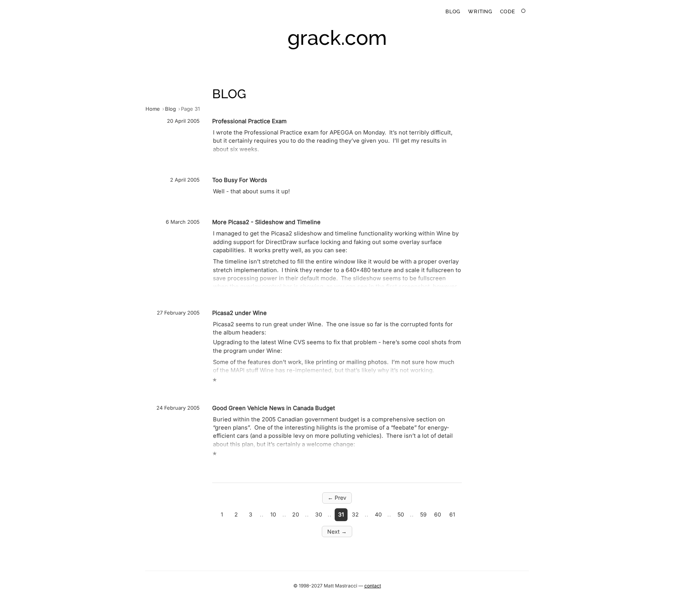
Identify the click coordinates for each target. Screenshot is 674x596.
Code (507, 11)
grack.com (337, 38)
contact (372, 586)
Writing (480, 11)
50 (400, 514)
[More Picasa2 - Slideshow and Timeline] (303, 252)
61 (452, 514)
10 (273, 514)
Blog (452, 11)
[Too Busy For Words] (303, 186)
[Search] (523, 11)
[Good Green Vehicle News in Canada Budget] (303, 430)
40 (378, 514)
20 (295, 514)
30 (318, 514)
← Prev (337, 497)
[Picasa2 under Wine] (303, 345)
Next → (337, 531)
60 (437, 514)
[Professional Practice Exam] (303, 135)
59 (423, 514)
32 (355, 514)
